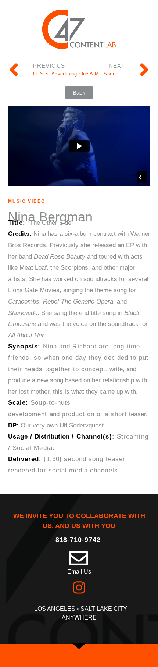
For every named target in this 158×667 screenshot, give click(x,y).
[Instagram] (79, 588)
